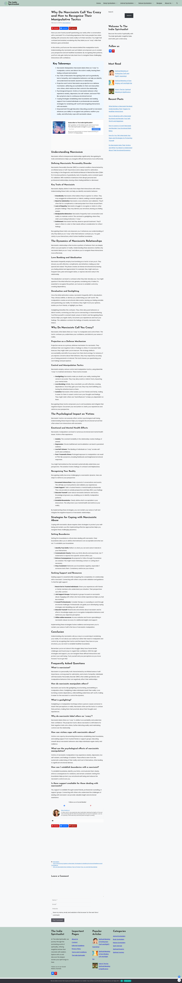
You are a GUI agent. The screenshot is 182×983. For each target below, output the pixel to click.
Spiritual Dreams (118, 949)
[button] (177, 3)
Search (110, 12)
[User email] (52, 821)
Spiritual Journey (118, 952)
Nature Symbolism (145, 3)
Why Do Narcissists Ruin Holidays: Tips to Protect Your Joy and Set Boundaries (75, 867)
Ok (121, 980)
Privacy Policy (76, 949)
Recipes (159, 3)
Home (98, 3)
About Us (168, 3)
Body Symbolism (109, 3)
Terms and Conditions (79, 952)
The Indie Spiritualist (78, 955)
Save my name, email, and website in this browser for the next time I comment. (75, 913)
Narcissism (56, 862)
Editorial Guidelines (78, 946)
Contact (74, 942)
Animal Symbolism (127, 3)
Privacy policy (127, 980)
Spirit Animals (117, 946)
